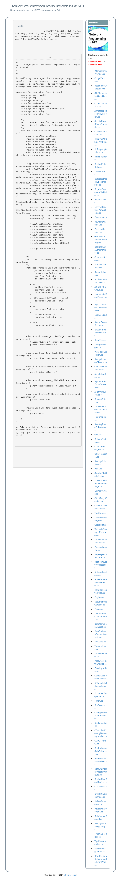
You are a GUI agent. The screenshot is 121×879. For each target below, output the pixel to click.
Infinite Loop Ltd (70, 875)
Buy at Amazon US (95, 61)
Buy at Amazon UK (95, 64)
